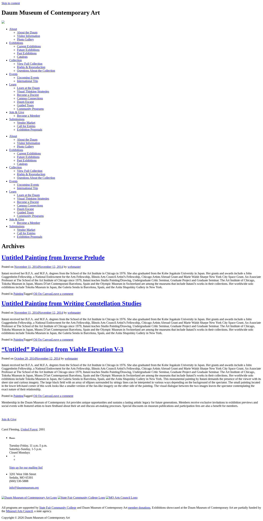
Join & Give (16, 112)
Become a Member (28, 115)
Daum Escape (25, 101)
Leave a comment (62, 293)
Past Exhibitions (27, 53)
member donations (139, 507)
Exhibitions (16, 43)
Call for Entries (26, 126)
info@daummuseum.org (24, 487)
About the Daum (27, 32)
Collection (15, 60)
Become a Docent (28, 95)
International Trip (27, 81)
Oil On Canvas (42, 293)
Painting (18, 293)
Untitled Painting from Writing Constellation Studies (71, 303)
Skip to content (11, 3)
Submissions (16, 119)
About (13, 29)
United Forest (29, 429)
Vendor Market (26, 122)
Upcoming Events (28, 77)
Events (13, 74)
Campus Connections (30, 98)
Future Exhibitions (28, 49)
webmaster (74, 266)
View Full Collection (29, 63)
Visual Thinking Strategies (33, 91)
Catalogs (22, 56)
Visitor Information (28, 36)
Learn (12, 84)
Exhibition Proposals (29, 129)
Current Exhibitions (29, 46)
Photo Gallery (25, 39)
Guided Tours (25, 105)
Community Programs (30, 108)
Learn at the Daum (28, 88)
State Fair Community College (57, 507)
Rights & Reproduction (31, 67)
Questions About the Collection (36, 70)
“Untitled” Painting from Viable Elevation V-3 (62, 349)
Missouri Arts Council (19, 511)
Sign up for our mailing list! (26, 467)
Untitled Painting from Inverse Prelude (53, 257)
